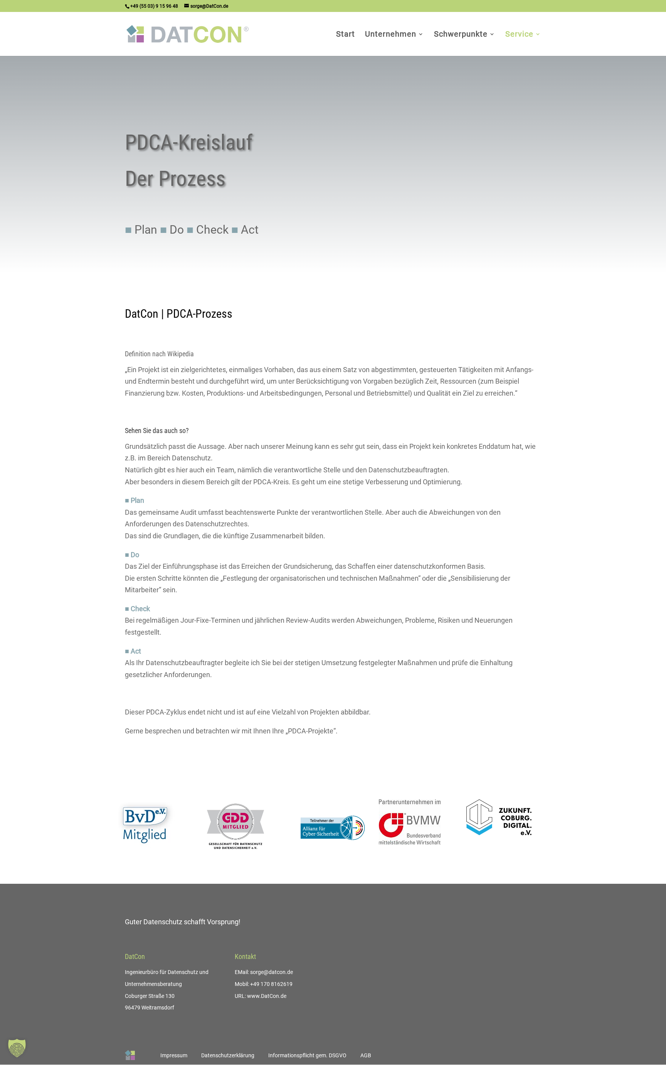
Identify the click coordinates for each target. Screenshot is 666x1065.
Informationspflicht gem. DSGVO (307, 1055)
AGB (365, 1055)
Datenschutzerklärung (227, 1055)
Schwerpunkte (461, 35)
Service (519, 35)
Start (345, 35)
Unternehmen (390, 35)
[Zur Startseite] (130, 1055)
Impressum (173, 1055)
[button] (17, 1048)
